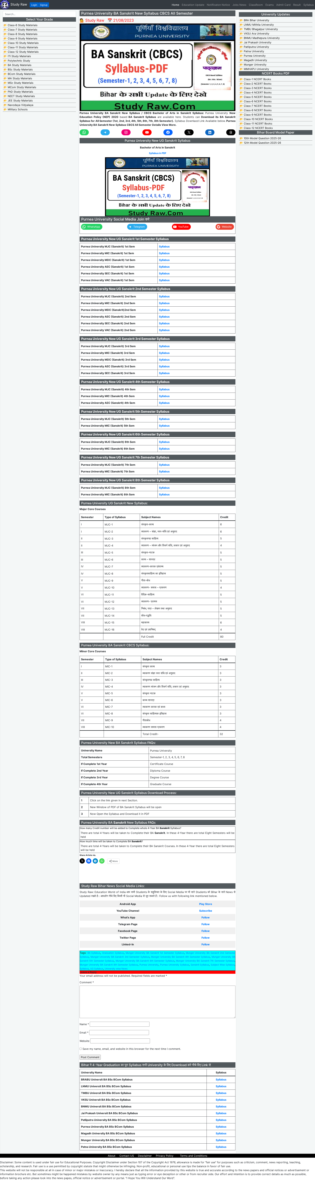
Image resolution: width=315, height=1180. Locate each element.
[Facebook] (168, 132)
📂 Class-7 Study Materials (20, 29)
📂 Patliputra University (254, 46)
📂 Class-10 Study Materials (21, 43)
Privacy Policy (164, 1155)
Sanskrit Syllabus (200, 964)
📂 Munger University (253, 64)
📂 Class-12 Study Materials (21, 51)
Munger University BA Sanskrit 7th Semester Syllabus (205, 960)
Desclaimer (145, 1155)
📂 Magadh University (253, 60)
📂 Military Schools (16, 109)
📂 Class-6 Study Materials (20, 25)
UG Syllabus (96, 968)
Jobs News (239, 4)
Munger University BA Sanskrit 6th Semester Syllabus (145, 960)
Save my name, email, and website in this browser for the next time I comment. (132, 1048)
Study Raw (18, 4)
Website (84, 1041)
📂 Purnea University (253, 55)
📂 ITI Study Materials (17, 56)
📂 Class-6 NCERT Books (256, 101)
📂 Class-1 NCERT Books (255, 79)
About (111, 1155)
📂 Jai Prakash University (255, 42)
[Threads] (230, 132)
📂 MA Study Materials (18, 78)
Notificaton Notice (218, 4)
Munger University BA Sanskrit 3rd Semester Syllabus (120, 956)
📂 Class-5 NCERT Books (256, 97)
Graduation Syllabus (113, 952)
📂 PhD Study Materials (18, 91)
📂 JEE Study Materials (18, 100)
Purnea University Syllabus (174, 964)
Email (84, 1032)
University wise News (116, 968)
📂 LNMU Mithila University (257, 24)
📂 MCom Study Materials (20, 87)
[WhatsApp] (84, 132)
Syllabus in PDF (157, 153)
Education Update (193, 4)
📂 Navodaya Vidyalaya (18, 105)
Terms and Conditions (193, 1155)
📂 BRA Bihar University (254, 20)
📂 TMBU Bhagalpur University (259, 29)
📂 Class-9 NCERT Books (256, 114)
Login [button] (34, 4)
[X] (189, 132)
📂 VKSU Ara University (254, 33)
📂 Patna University (252, 51)
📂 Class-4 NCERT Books (256, 92)
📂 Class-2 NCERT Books (255, 83)
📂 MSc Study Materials (18, 82)
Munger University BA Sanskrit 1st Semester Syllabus (155, 952)
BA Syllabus (93, 952)
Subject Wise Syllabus (223, 964)
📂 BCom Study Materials (19, 74)
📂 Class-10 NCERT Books (256, 119)
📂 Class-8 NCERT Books (256, 110)
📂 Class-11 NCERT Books (256, 123)
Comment (87, 982)
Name (84, 1024)
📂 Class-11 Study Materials (21, 47)
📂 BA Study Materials (17, 65)
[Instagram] (126, 132)
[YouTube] (147, 132)
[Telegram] (105, 132)
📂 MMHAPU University (254, 69)
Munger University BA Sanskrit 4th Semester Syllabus (180, 956)
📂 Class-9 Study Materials (20, 38)
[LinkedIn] (209, 132)
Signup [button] (44, 4)
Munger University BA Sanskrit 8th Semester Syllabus (109, 964)
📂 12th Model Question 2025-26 (260, 142)
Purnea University (148, 964)
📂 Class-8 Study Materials (20, 34)
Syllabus (308, 4)
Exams (269, 4)
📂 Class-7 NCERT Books (255, 105)
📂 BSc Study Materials (18, 69)
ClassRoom (256, 4)
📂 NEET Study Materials (19, 96)
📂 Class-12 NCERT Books (256, 128)
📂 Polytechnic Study (17, 60)
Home (176, 4)
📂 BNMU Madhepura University (260, 38)
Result (297, 4)
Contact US (126, 1155)
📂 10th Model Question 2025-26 (260, 138)
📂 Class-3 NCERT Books (256, 88)
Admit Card (283, 4)
